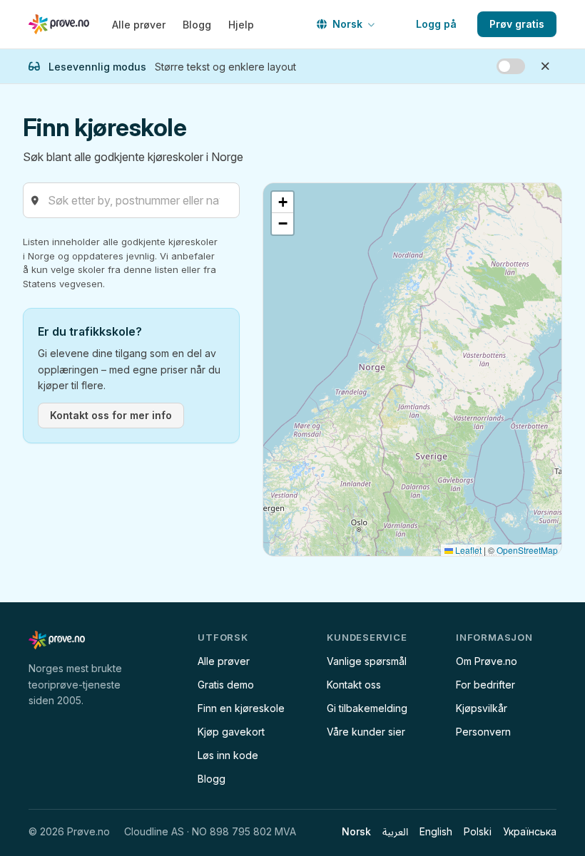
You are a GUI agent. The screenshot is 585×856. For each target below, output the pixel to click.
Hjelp (241, 25)
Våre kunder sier (366, 732)
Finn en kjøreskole (241, 708)
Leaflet (467, 550)
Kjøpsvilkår (481, 708)
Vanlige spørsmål (367, 661)
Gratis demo (226, 685)
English (435, 831)
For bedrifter (485, 685)
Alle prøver (139, 25)
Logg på (436, 24)
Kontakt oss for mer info (111, 415)
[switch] (511, 66)
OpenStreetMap (527, 550)
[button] (282, 202)
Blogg (197, 25)
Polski (478, 831)
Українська (529, 831)
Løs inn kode (228, 755)
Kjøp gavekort (231, 732)
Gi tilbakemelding (367, 708)
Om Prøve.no (486, 661)
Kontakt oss (354, 685)
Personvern (483, 732)
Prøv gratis (516, 24)
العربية (395, 831)
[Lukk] (545, 66)
